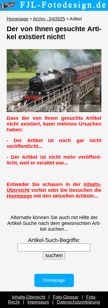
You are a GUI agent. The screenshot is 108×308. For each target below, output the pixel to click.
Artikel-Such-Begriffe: (54, 240)
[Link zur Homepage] (54, 7)
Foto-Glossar (65, 297)
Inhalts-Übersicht (28, 297)
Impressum (38, 302)
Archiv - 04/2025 (49, 19)
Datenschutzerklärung (78, 302)
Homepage (18, 19)
